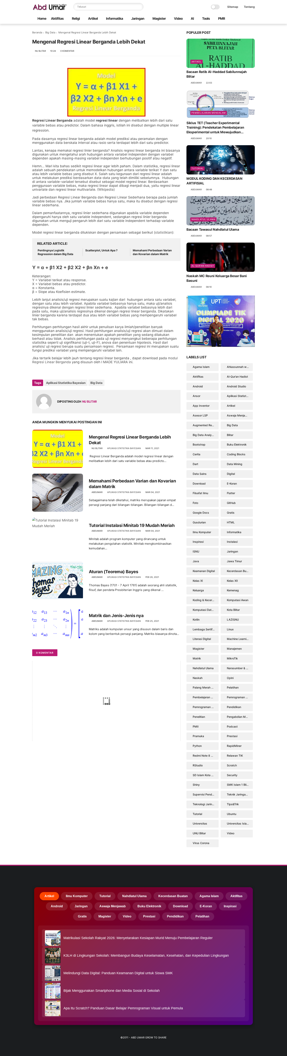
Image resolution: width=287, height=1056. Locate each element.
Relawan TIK (235, 755)
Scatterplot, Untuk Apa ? (101, 250)
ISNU (196, 551)
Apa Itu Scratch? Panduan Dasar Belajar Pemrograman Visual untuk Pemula (123, 1008)
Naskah (197, 678)
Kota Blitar (233, 609)
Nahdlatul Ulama (203, 219)
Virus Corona (201, 843)
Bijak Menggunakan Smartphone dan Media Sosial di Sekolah (111, 991)
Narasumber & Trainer (240, 668)
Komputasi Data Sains (206, 609)
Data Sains (200, 473)
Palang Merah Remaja (206, 687)
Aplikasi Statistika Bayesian (66, 383)
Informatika (114, 18)
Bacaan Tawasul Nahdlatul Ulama (212, 229)
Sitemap (232, 6)
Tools (206, 18)
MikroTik (232, 658)
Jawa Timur (234, 561)
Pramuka (198, 736)
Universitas (200, 823)
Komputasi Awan (237, 600)
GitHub (231, 502)
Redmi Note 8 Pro (204, 755)
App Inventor (201, 405)
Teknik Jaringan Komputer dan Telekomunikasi (240, 794)
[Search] (140, 7)
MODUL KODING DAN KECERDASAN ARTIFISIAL (214, 181)
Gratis (230, 512)
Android (198, 386)
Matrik (197, 658)
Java (196, 561)
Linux (230, 629)
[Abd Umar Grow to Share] (49, 9)
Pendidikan (234, 707)
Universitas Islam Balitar (240, 823)
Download (199, 483)
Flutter (231, 493)
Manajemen (234, 648)
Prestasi (232, 736)
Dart (195, 464)
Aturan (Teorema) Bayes (113, 571)
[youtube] (252, 19)
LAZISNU (233, 619)
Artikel (93, 18)
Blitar (230, 435)
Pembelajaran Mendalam (209, 112)
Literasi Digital (202, 639)
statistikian (163, 232)
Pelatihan (233, 687)
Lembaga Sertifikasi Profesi (206, 629)
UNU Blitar (199, 833)
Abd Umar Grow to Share (149, 1037)
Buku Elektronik (237, 444)
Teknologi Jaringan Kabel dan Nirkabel (206, 804)
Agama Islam (201, 366)
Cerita (196, 454)
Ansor (196, 396)
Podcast (232, 726)
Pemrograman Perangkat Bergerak (240, 697)
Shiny (196, 784)
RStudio (198, 765)
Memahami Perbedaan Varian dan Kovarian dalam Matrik (152, 252)
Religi (76, 18)
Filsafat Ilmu (200, 493)
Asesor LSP (200, 415)
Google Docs (201, 512)
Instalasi (232, 541)
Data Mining (234, 464)
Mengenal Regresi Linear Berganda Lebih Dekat (130, 439)
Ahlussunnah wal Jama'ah (240, 366)
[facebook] (234, 19)
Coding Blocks (236, 454)
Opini (230, 678)
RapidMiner (234, 745)
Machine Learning (238, 639)
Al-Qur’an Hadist (203, 265)
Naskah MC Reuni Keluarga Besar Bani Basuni (216, 278)
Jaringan (137, 18)
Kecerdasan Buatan (239, 571)
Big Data (50, 32)
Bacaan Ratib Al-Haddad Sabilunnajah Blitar (216, 74)
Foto (195, 502)
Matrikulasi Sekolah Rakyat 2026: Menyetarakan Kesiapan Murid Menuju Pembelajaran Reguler (138, 938)
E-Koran (232, 483)
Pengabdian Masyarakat (240, 716)
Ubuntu (231, 814)
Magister (159, 18)
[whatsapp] (240, 19)
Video (178, 18)
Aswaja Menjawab (239, 415)
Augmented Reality (205, 425)
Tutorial (197, 168)
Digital (231, 473)
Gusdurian (199, 522)
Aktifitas (57, 18)
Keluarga (198, 590)
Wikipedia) (106, 189)
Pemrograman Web (205, 707)
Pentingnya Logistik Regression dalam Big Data (55, 252)
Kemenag (233, 590)
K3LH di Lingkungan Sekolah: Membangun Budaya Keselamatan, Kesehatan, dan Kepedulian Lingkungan (146, 955)
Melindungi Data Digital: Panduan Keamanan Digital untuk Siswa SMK (118, 973)
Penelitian (199, 716)
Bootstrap (199, 444)
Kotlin (196, 619)
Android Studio (236, 386)
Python (197, 745)
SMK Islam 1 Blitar (238, 784)
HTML (231, 522)
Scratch (232, 765)
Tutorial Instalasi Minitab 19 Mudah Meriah (132, 525)
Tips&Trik (233, 804)
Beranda (37, 32)
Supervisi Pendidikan (206, 794)
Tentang (249, 6)
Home (41, 18)
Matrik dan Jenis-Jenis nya (116, 615)
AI (192, 18)
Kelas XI (198, 580)
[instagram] (246, 19)
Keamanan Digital (204, 571)
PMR (221, 18)
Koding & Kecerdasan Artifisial (206, 600)
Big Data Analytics (204, 435)
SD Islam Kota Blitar (205, 775)
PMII (196, 726)
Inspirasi (198, 541)
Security (232, 775)
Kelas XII (232, 580)
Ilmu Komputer (202, 532)
